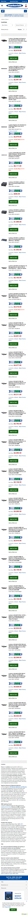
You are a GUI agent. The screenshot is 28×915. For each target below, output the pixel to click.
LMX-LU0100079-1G (16, 270)
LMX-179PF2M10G (16, 650)
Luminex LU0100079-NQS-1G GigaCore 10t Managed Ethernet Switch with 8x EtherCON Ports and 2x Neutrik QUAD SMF (17, 587)
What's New (3, 1)
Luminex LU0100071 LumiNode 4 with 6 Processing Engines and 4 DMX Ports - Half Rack (17, 239)
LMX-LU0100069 (15, 186)
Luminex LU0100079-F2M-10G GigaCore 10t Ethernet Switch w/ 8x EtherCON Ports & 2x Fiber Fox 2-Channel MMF (17, 324)
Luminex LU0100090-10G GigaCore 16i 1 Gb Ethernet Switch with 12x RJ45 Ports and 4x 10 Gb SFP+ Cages (18, 40)
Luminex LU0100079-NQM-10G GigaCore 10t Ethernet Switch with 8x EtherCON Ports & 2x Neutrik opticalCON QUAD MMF (18, 529)
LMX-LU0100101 (15, 158)
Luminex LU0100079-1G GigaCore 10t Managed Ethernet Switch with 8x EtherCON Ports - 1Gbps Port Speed (18, 267)
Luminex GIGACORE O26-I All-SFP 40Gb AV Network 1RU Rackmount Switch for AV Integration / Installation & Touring (17, 154)
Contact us (24, 1)
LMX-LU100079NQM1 (17, 562)
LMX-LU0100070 (15, 214)
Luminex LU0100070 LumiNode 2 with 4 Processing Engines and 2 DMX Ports (17, 211)
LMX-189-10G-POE (16, 101)
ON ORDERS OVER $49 (14, 15)
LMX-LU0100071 (15, 242)
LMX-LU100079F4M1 (17, 416)
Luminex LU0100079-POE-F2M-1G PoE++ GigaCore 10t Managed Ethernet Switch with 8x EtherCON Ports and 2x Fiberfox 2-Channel (17, 675)
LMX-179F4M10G (16, 387)
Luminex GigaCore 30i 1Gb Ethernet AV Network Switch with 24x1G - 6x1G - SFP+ (17, 126)
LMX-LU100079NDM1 (17, 474)
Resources (3, 888)
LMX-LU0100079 (15, 620)
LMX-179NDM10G (16, 445)
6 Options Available (13, 131)
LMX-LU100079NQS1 (17, 591)
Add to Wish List (13, 62)
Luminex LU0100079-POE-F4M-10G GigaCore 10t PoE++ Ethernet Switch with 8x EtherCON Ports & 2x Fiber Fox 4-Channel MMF (17, 704)
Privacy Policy (8, 907)
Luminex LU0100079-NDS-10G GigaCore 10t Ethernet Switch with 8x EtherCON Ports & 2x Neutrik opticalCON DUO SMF (18, 500)
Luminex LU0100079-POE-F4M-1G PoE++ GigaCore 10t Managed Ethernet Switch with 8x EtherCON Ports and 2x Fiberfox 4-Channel (17, 733)
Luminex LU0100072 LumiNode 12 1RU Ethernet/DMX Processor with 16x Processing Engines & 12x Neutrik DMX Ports (17, 68)
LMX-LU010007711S (16, 129)
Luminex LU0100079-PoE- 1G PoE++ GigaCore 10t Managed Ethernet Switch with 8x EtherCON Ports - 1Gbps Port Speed (17, 617)
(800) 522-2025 (17, 877)
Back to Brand (5, 19)
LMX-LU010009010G (16, 43)
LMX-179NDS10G (16, 504)
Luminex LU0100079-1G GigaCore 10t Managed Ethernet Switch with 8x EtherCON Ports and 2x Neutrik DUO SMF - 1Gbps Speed (18, 295)
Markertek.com (4, 885)
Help (2, 882)
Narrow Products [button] (20, 25)
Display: (20, 29)
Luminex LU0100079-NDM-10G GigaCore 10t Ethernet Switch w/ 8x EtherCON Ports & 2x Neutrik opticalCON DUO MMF (17, 441)
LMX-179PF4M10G (16, 708)
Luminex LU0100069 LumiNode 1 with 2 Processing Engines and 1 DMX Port (17, 183)
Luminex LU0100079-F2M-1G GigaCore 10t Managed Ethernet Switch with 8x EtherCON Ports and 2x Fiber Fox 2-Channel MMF (17, 354)
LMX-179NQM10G (16, 533)
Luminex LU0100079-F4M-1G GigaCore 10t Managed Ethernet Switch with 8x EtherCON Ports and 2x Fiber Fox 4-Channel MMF (17, 412)
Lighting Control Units (6, 807)
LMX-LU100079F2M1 (17, 357)
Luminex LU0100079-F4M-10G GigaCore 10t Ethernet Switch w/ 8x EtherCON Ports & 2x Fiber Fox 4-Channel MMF (17, 383)
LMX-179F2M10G (16, 328)
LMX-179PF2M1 (15, 679)
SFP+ (22, 824)
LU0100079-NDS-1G (16, 299)
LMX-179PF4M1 (15, 737)
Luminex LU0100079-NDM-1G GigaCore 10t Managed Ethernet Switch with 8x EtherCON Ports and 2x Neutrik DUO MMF (17, 471)
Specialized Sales (14, 1)
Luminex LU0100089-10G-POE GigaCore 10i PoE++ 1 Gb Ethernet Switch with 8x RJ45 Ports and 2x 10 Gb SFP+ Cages (17, 97)
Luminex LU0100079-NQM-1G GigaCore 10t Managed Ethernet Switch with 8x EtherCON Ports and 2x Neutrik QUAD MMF (17, 558)
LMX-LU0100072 (15, 72)
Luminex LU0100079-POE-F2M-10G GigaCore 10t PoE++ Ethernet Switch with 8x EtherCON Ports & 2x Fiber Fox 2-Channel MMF (17, 646)
